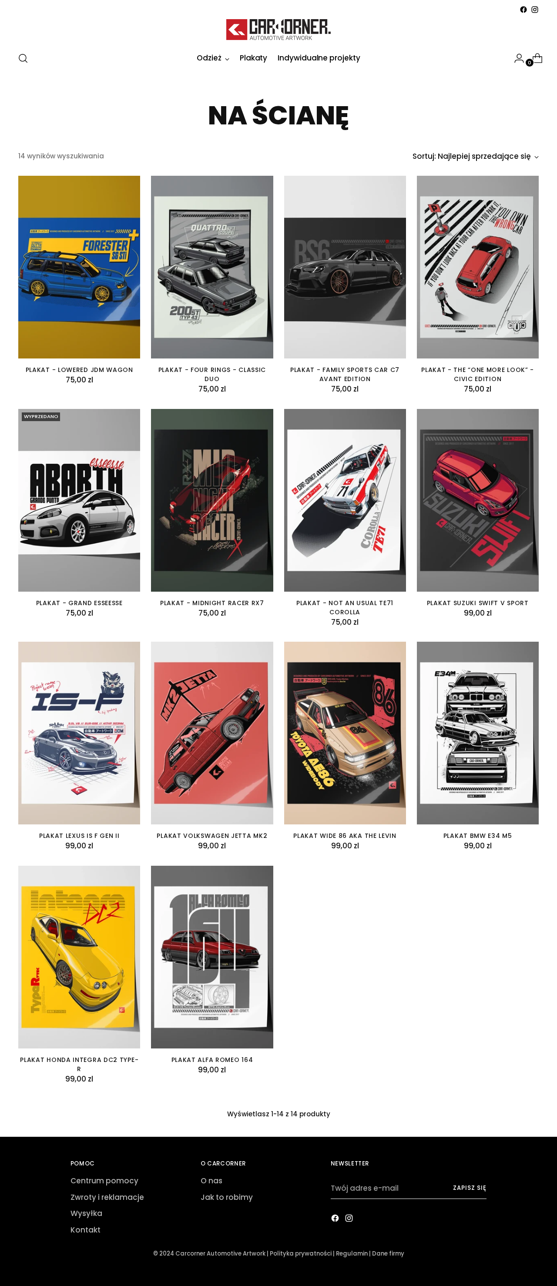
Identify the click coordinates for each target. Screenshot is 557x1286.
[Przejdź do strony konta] (515, 58)
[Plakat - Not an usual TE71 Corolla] (345, 500)
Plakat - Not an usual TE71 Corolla (344, 607)
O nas (211, 1180)
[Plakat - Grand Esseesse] (79, 500)
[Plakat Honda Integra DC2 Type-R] (79, 957)
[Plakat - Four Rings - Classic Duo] (212, 267)
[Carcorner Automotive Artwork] (278, 29)
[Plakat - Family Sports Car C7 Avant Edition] (345, 267)
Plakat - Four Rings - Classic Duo (212, 374)
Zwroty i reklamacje (107, 1197)
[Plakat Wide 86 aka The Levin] (345, 733)
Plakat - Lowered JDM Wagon (79, 369)
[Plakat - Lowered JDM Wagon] (79, 267)
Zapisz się (470, 1188)
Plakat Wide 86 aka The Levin (344, 835)
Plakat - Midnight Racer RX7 (212, 603)
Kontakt (85, 1230)
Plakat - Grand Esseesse (79, 603)
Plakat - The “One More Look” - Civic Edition (477, 374)
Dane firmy (388, 1253)
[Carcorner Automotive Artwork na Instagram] (535, 9)
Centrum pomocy (104, 1180)
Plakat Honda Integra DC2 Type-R (79, 1064)
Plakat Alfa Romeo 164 (212, 1059)
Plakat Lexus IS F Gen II (79, 835)
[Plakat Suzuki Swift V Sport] (478, 500)
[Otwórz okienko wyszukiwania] (23, 58)
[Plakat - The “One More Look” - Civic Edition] (478, 267)
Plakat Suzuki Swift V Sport (478, 603)
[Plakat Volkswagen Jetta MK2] (212, 733)
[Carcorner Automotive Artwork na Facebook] (523, 9)
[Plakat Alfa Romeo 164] (212, 957)
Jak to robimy (227, 1197)
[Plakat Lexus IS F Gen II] (79, 733)
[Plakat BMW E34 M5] (478, 733)
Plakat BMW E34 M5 (477, 835)
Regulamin (352, 1253)
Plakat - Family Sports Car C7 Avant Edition (344, 374)
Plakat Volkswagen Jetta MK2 (212, 835)
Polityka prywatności (301, 1253)
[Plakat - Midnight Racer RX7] (212, 500)
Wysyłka (86, 1213)
